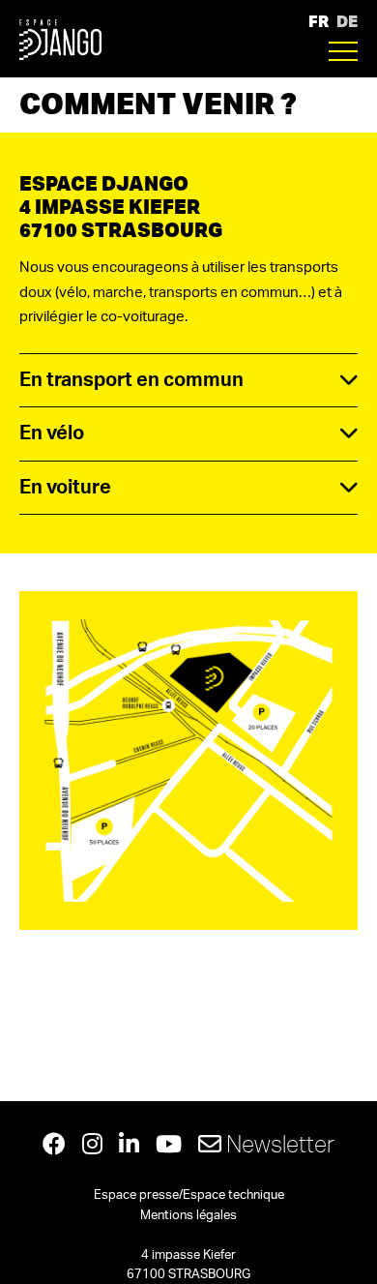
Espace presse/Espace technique (189, 1195)
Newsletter (277, 1143)
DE (347, 21)
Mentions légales (188, 1215)
